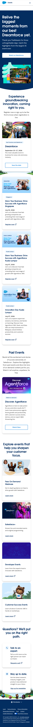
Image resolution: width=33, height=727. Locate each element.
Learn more (9, 496)
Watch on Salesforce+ (16, 55)
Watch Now (16, 427)
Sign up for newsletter (18, 688)
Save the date (16, 165)
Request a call (15, 663)
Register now (9, 224)
